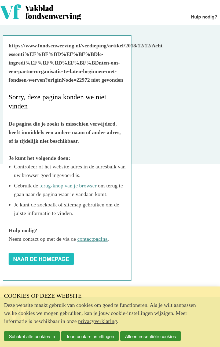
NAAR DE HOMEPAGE (41, 259)
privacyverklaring (97, 321)
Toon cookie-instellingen (90, 336)
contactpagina (92, 239)
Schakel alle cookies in (32, 336)
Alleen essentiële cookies (150, 336)
